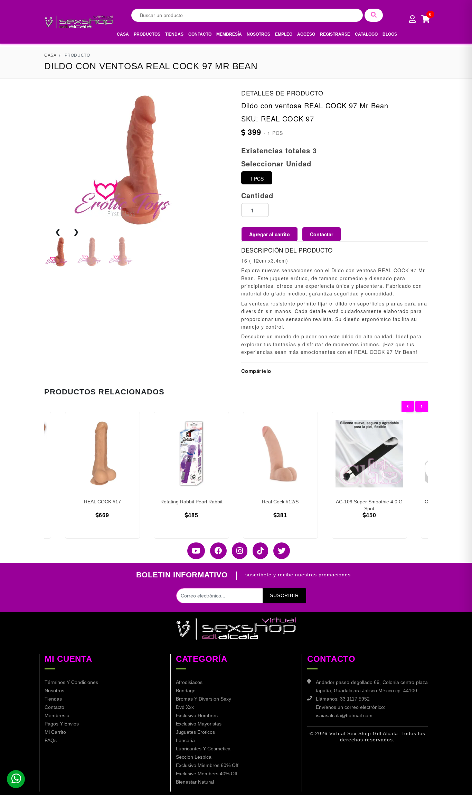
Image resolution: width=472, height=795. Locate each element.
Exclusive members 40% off (206, 773)
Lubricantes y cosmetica (203, 748)
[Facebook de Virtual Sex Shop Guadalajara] (216, 550)
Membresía (229, 34)
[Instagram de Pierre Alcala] (237, 550)
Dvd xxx (185, 707)
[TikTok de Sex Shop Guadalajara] (257, 550)
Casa (123, 34)
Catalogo (366, 34)
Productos (147, 34)
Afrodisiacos (189, 682)
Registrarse (335, 34)
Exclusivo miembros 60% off (207, 765)
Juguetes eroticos (195, 732)
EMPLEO (283, 34)
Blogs (390, 34)
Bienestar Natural (195, 782)
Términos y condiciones (71, 682)
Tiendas (174, 34)
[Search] (374, 15)
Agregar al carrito (269, 234)
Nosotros (258, 34)
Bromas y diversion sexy (203, 699)
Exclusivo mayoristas (198, 724)
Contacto (199, 34)
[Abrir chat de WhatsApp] (16, 779)
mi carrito (55, 732)
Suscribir (284, 595)
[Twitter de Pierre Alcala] (279, 550)
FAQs (51, 740)
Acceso (306, 34)
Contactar (321, 234)
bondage (186, 690)
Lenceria (185, 740)
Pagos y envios (62, 724)
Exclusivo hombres (197, 715)
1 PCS (257, 178)
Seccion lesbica (193, 757)
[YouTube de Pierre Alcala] (193, 550)
